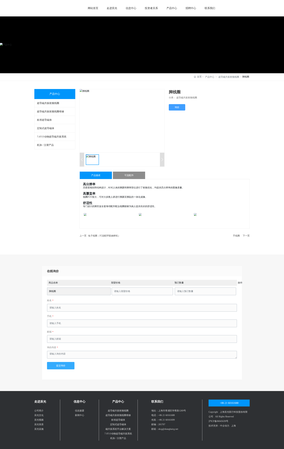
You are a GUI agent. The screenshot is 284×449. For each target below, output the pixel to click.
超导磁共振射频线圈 (228, 77)
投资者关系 (151, 8)
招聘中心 (191, 8)
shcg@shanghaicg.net (168, 429)
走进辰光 (112, 8)
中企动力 (224, 426)
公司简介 (39, 410)
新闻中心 (79, 415)
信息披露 (79, 410)
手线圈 (236, 236)
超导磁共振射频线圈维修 (118, 415)
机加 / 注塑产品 (118, 438)
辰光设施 (39, 429)
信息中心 (131, 8)
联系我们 (210, 8)
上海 (233, 426)
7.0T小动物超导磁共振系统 (118, 433)
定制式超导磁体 (118, 424)
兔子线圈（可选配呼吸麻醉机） (104, 236)
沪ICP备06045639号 (218, 421)
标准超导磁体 (118, 420)
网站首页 (93, 8)
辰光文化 (39, 415)
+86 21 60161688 (166, 415)
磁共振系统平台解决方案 (118, 429)
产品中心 (171, 8)
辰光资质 (39, 424)
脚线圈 (52, 291)
